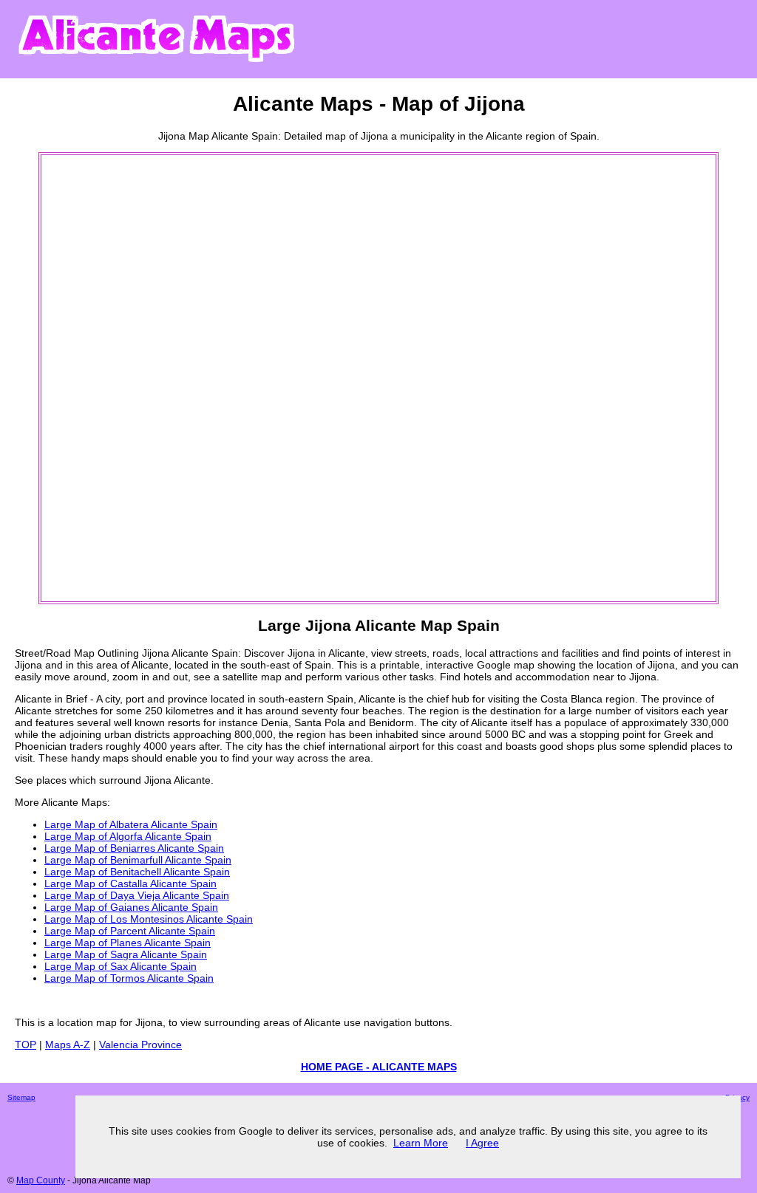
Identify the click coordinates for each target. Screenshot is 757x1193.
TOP (25, 1044)
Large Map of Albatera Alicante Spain (130, 824)
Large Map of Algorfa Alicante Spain (127, 836)
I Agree (482, 1143)
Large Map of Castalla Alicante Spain (130, 883)
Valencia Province (140, 1044)
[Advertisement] (102, 378)
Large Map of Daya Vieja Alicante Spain (136, 895)
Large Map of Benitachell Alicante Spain (137, 872)
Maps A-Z (67, 1044)
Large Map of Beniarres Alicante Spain (134, 848)
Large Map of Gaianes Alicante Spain (131, 907)
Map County (40, 1180)
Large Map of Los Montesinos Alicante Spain (148, 919)
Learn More (420, 1143)
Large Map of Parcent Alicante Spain (129, 931)
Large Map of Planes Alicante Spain (127, 942)
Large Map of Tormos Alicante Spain (129, 978)
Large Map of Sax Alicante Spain (120, 966)
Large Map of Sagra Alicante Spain (125, 954)
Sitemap (21, 1097)
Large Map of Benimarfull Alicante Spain (137, 860)
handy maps (100, 758)
